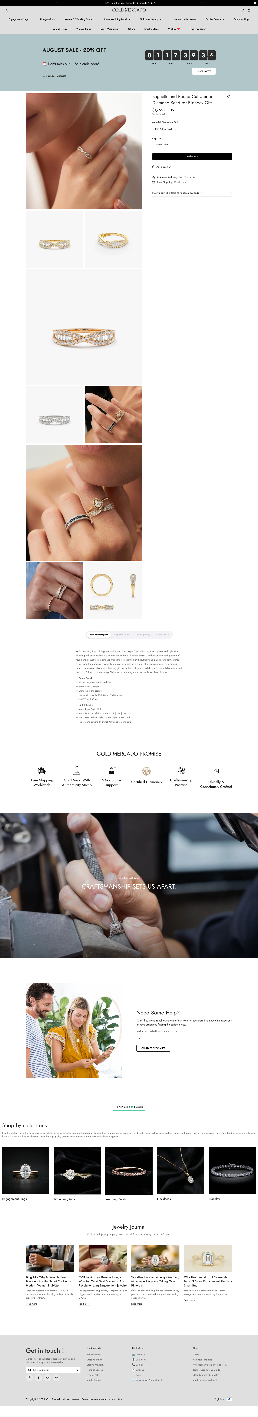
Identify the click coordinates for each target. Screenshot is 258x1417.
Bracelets (214, 1199)
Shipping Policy (94, 1359)
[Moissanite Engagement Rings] (25, 1170)
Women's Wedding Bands (78, 19)
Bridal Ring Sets (64, 1199)
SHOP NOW (204, 71)
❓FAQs (136, 1375)
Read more (31, 1303)
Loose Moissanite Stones (183, 19)
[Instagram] (47, 1377)
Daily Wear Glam (109, 29)
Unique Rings (60, 29)
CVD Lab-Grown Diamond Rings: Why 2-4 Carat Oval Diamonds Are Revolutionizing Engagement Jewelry (103, 1281)
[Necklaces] (180, 1170)
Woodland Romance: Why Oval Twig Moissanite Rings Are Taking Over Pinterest (155, 1281)
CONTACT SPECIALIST (153, 1048)
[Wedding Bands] (129, 1171)
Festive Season (214, 19)
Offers (131, 29)
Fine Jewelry (46, 19)
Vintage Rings (83, 29)
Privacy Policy (94, 1375)
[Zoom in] (136, 99)
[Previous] (56, 3)
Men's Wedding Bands (116, 19)
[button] (249, 10)
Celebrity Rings (242, 19)
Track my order (198, 29)
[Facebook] (38, 1377)
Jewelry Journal (94, 1380)
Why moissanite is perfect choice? (210, 1364)
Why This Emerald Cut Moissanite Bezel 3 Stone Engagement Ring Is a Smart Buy (208, 1281)
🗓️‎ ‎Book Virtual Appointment (147, 1380)
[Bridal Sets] (77, 1171)
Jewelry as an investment (205, 1380)
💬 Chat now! (139, 1359)
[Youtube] (56, 1377)
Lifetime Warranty (95, 1364)
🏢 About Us (138, 1354)
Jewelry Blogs (151, 29)
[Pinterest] (29, 1377)
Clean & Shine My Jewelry (206, 1375)
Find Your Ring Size (202, 1359)
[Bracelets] (232, 1170)
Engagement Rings (18, 19)
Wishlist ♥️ (174, 29)
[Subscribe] (77, 1369)
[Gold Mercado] (129, 10)
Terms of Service (95, 1370)
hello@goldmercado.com (163, 1031)
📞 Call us (137, 1364)
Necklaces (164, 1199)
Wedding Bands (115, 1199)
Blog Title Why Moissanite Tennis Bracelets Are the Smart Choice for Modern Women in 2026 (48, 1281)
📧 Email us (138, 1370)
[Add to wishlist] (228, 96)
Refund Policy (93, 1354)
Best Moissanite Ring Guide (206, 1370)
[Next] (201, 3)
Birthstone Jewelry (149, 19)
